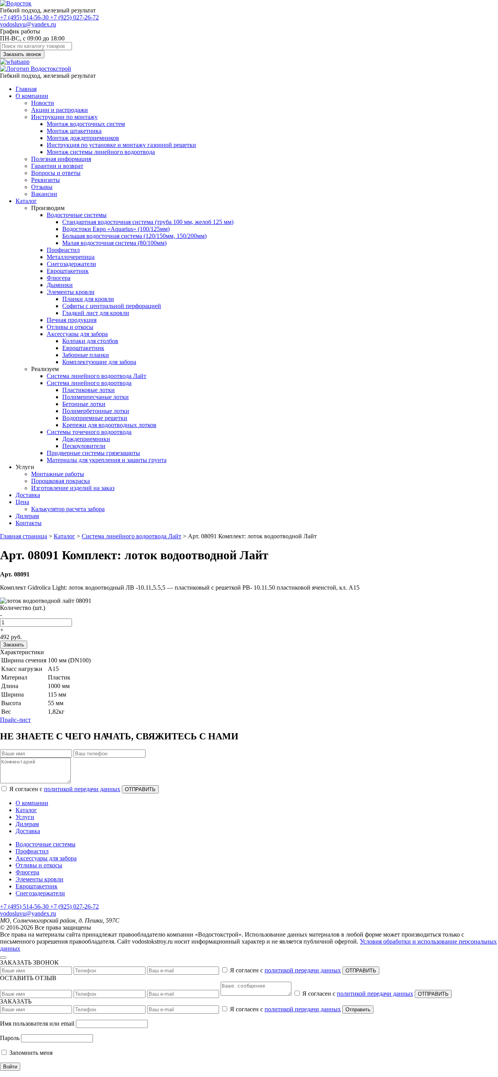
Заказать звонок (22, 54)
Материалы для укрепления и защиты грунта (107, 460)
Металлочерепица (71, 257)
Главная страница (23, 536)
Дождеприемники (86, 439)
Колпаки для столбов (90, 341)
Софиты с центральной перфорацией (111, 306)
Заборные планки (85, 355)
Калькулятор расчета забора (68, 509)
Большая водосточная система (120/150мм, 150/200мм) (134, 236)
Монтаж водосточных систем (86, 124)
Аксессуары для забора (77, 334)
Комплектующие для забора (99, 362)
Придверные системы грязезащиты (93, 453)
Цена (22, 502)
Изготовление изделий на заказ (72, 488)
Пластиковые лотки (88, 390)
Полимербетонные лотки (95, 411)
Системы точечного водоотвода (89, 432)
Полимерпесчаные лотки (95, 397)
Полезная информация (61, 159)
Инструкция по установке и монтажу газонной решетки (121, 145)
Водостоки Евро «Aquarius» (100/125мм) (116, 229)
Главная (26, 89)
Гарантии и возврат (57, 166)
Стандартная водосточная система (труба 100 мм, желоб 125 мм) (147, 222)
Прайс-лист (15, 719)
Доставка (28, 495)
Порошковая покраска (60, 481)
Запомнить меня (30, 1052)
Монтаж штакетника (74, 131)
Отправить (357, 1009)
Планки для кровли (88, 299)
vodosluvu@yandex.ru (28, 24)
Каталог (26, 201)
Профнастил (63, 250)
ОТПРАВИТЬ (140, 789)
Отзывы (42, 187)
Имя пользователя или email (37, 1023)
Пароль (9, 1038)
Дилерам (27, 516)
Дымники (60, 285)
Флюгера (58, 278)
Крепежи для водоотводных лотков (109, 425)
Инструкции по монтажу (64, 117)
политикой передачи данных (82, 789)
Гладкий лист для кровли (95, 313)
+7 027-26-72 (74, 17)
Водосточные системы (77, 215)
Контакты (29, 523)
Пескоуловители (83, 446)
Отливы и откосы (70, 327)
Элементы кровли (71, 292)
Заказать (13, 645)
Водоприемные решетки (94, 418)
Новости (42, 103)
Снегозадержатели (71, 264)
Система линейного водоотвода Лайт (96, 376)
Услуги (25, 817)
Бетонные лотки (83, 404)
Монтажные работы (57, 474)
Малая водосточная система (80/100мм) (114, 243)
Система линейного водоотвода (89, 383)
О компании (32, 96)
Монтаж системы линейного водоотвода (101, 152)
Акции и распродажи (59, 110)
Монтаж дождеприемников (83, 138)
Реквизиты (45, 180)
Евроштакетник (68, 271)
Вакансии (44, 194)
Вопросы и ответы (56, 173)
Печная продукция (71, 320)
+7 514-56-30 (25, 17)
